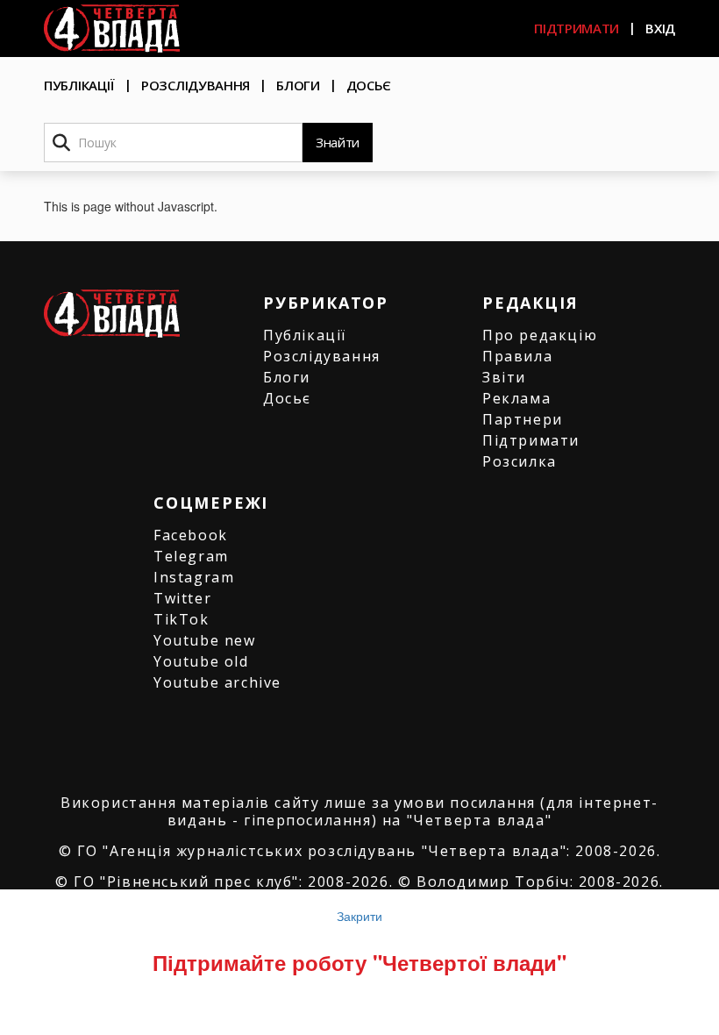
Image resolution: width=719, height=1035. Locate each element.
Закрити (359, 915)
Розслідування (195, 85)
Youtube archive (217, 682)
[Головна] (112, 28)
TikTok (181, 619)
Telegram (191, 556)
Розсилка (519, 461)
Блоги (298, 85)
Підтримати (576, 28)
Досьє (369, 85)
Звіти (504, 377)
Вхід (660, 28)
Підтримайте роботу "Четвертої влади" (359, 962)
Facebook (190, 535)
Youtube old (201, 661)
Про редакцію (539, 335)
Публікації (79, 85)
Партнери (522, 419)
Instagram (193, 577)
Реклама (516, 398)
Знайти (338, 142)
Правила (517, 356)
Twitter (182, 598)
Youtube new (204, 640)
